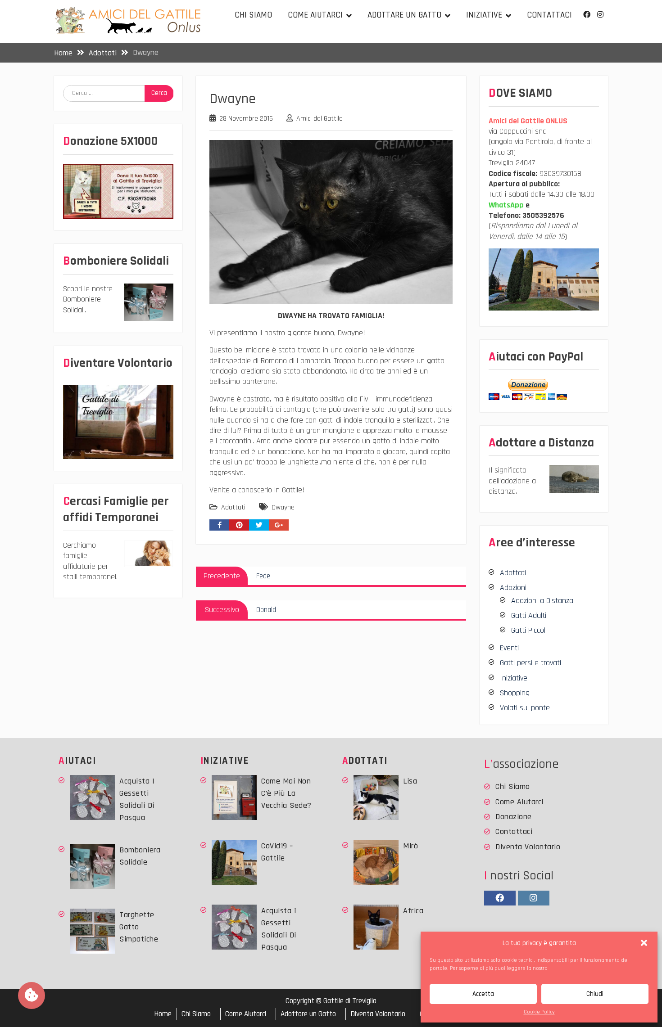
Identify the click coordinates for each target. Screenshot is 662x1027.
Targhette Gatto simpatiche (138, 927)
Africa (413, 910)
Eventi (509, 648)
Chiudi (594, 994)
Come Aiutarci (315, 15)
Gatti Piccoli (529, 630)
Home (163, 1014)
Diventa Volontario (527, 847)
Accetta (483, 994)
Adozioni (513, 587)
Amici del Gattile (319, 118)
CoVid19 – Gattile (277, 852)
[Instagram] (600, 14)
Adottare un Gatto (404, 15)
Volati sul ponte (525, 708)
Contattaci (549, 15)
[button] (643, 942)
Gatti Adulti (528, 615)
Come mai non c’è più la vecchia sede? (286, 793)
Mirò (410, 846)
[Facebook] (586, 14)
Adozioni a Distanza (542, 600)
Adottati (233, 507)
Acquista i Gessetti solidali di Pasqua (136, 799)
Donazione (513, 816)
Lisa (410, 781)
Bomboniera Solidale (139, 856)
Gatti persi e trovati (530, 663)
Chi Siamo (253, 15)
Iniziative (484, 15)
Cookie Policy (539, 1012)
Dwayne (283, 507)
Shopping (515, 693)
